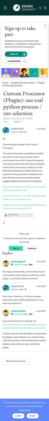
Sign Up (14, 54)
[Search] (40, 8)
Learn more (14, 61)
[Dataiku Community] (24, 8)
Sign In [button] (16, 248)
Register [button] (32, 248)
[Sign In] (45, 8)
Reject (33, 416)
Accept (18, 416)
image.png (13, 214)
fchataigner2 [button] (18, 261)
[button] (45, 25)
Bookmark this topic (16, 361)
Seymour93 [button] (17, 128)
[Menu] (5, 8)
